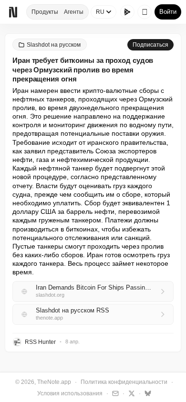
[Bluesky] (146, 393)
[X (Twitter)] (130, 393)
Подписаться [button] (150, 44)
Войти (167, 11)
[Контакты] (114, 393)
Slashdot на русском (54, 44)
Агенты (73, 12)
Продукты (44, 12)
